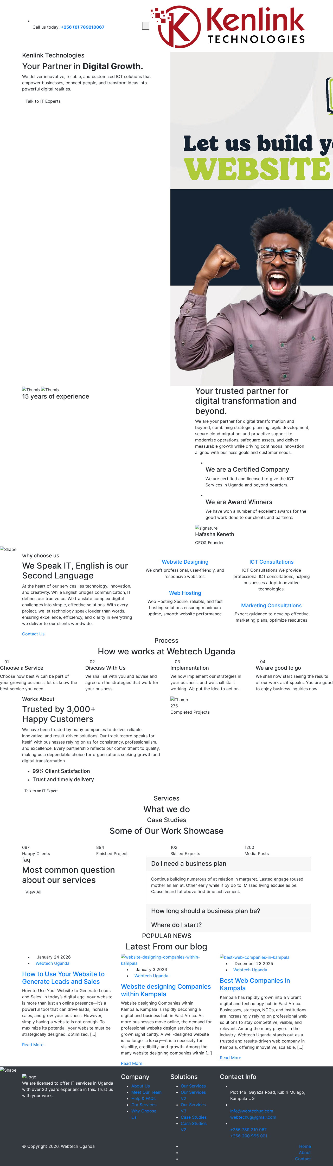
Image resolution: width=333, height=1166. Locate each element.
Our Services (143, 1104)
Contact (303, 1158)
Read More (33, 1044)
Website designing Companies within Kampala (166, 990)
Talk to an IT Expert (41, 791)
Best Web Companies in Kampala (255, 984)
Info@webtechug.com (251, 1110)
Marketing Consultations (271, 605)
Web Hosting (185, 593)
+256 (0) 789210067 (83, 27)
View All (33, 892)
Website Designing (185, 562)
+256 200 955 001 (248, 1135)
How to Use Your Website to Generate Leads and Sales (63, 977)
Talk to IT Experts (43, 101)
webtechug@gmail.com (253, 1117)
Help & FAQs (143, 1098)
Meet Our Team (146, 1092)
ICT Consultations (271, 562)
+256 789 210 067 (248, 1129)
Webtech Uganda (52, 963)
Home (305, 1146)
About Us (140, 1086)
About (305, 1152)
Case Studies (194, 1117)
